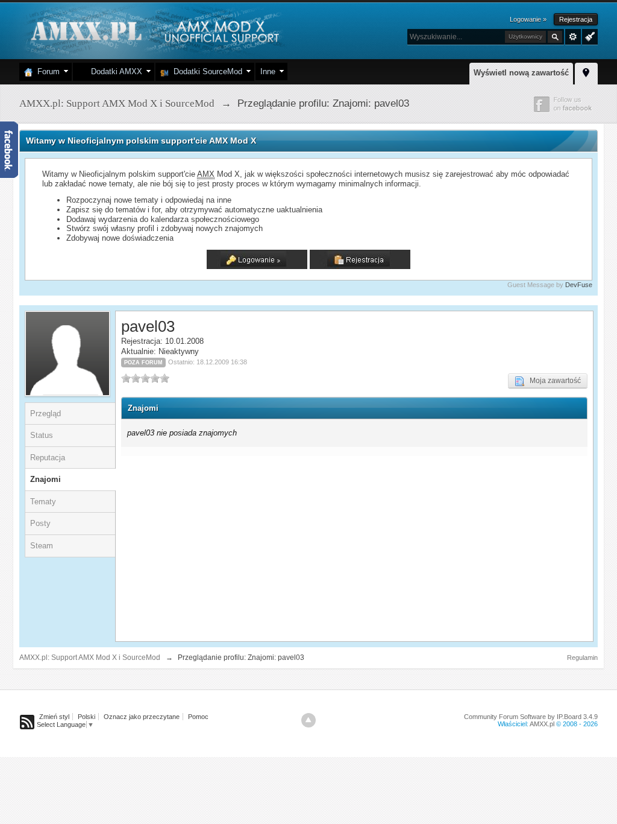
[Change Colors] (588, 35)
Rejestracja (575, 19)
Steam (41, 545)
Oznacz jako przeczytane (142, 716)
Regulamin (582, 657)
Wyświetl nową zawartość (521, 72)
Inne (267, 71)
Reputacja (47, 457)
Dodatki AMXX (114, 71)
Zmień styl (54, 716)
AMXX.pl (542, 723)
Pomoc (198, 716)
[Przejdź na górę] (308, 720)
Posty (40, 523)
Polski (86, 716)
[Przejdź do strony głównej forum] (153, 29)
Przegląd (45, 413)
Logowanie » (528, 19)
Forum (46, 71)
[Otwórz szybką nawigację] (586, 72)
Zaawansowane (573, 37)
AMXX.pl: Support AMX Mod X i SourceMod (89, 657)
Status (41, 435)
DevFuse (578, 284)
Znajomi (45, 479)
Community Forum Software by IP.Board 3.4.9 (531, 716)
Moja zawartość (552, 380)
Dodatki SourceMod (205, 71)
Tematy (43, 501)
